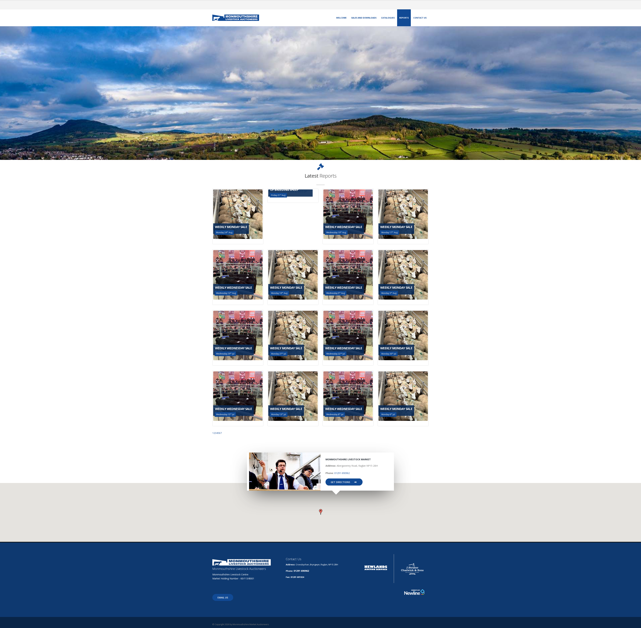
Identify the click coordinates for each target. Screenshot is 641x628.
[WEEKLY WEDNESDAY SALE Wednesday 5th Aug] (348, 274)
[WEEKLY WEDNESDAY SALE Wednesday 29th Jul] (238, 335)
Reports (404, 17)
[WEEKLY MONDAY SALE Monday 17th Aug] (403, 214)
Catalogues (388, 17)
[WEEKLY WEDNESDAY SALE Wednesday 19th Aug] (348, 214)
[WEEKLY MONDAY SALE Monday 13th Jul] (293, 395)
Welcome (341, 17)
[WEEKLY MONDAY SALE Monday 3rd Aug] (403, 274)
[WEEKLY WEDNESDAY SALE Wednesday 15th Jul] (238, 395)
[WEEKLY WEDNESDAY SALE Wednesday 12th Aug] (238, 274)
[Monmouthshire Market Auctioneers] (235, 17)
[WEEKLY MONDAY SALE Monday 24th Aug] (238, 214)
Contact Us (419, 17)
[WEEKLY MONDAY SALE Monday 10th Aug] (293, 274)
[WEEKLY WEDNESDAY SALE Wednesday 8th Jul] (348, 395)
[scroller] (635, 624)
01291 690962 (342, 473)
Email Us (223, 597)
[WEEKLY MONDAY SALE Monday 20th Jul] (403, 335)
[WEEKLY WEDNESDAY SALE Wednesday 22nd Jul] (348, 335)
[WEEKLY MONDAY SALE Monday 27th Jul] (293, 335)
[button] (320, 512)
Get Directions (341, 482)
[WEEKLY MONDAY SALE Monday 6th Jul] (403, 395)
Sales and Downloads (363, 17)
